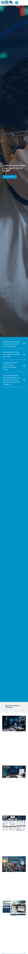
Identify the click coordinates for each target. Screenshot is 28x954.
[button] (16, 2)
